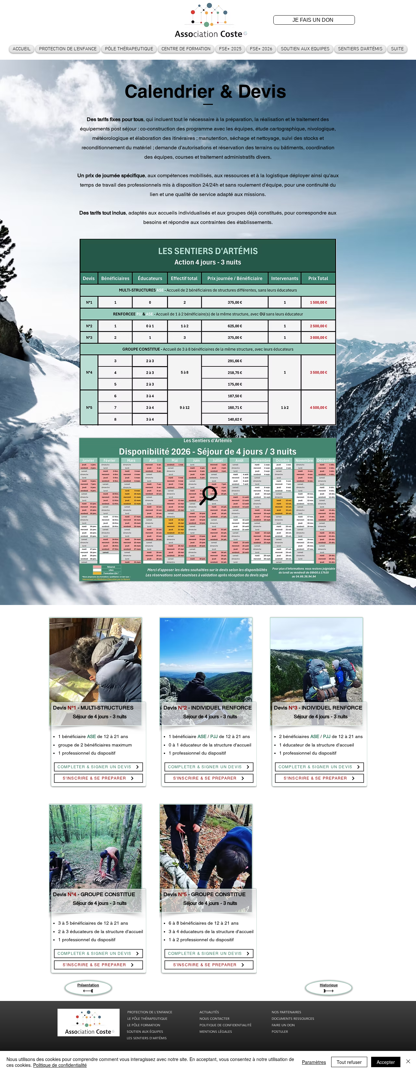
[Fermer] (408, 1062)
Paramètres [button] (314, 1062)
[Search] (208, 495)
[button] (68, 49)
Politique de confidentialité (60, 1065)
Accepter (386, 1062)
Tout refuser (349, 1062)
